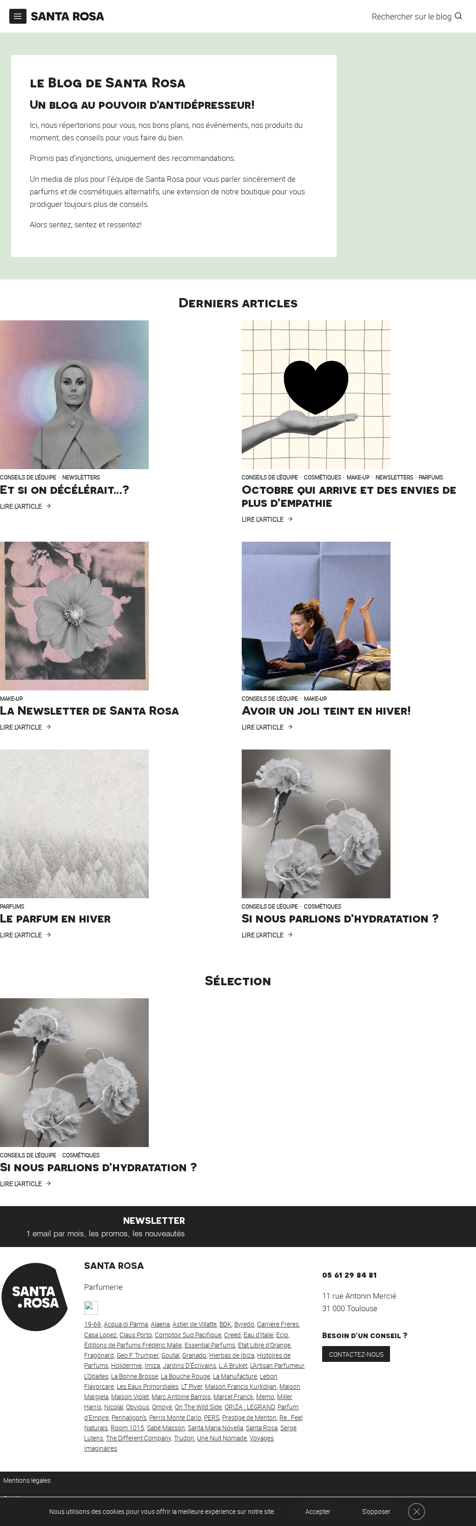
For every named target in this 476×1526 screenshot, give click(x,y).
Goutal (170, 1355)
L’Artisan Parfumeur (277, 1365)
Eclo (282, 1335)
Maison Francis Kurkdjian (241, 1386)
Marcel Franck (233, 1397)
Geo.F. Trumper (138, 1355)
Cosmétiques (322, 477)
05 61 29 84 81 (349, 1273)
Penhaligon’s (129, 1417)
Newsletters (81, 477)
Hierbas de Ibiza (231, 1355)
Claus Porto (135, 1335)
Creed (232, 1335)
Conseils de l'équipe (28, 477)
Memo (265, 1397)
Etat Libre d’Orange (264, 1345)
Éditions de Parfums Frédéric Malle (133, 1345)
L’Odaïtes (96, 1376)
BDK (225, 1324)
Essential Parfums (210, 1345)
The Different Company (138, 1438)
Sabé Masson (166, 1428)
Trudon (184, 1438)
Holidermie (126, 1365)
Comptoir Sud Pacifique (188, 1335)
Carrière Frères (278, 1324)
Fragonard (99, 1355)
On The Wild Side (198, 1407)
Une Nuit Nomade (222, 1438)
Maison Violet (130, 1397)
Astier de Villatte (194, 1324)
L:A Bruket (233, 1365)
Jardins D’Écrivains (189, 1365)
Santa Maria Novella (215, 1428)
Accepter (318, 1511)
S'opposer (376, 1511)
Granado (194, 1355)
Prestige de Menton (249, 1417)
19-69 (92, 1324)
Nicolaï (113, 1407)
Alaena (160, 1324)
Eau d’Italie (258, 1335)
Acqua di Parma (126, 1324)
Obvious (137, 1407)
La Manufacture (235, 1376)
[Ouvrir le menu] (17, 16)
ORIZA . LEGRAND (250, 1407)
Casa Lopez (100, 1335)
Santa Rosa (262, 1428)
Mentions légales (27, 1480)
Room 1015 (127, 1428)
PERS (211, 1417)
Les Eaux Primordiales (147, 1386)
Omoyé (162, 1407)
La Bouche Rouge (185, 1376)
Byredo (244, 1324)
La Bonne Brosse (134, 1376)
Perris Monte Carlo (175, 1417)
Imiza (152, 1365)
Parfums (431, 477)
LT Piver (191, 1386)
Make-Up (358, 477)
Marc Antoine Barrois (181, 1397)
